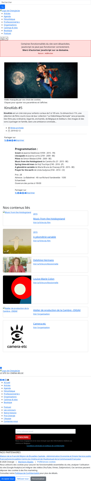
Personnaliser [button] (38, 478)
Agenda (7, 16)
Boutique (8, 30)
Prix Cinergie (9, 415)
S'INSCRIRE (23, 437)
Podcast (7, 33)
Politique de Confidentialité (27, 473)
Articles (7, 13)
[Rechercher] (2, 6)
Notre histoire (10, 413)
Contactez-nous (11, 421)
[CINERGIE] (10, 10)
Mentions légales (25, 462)
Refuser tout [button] (23, 478)
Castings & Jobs (11, 27)
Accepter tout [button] (8, 478)
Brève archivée (17, 128)
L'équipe (7, 418)
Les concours (10, 410)
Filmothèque (9, 19)
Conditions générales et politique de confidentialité (45, 446)
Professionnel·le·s (12, 22)
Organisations (10, 25)
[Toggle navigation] (2, 38)
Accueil (7, 382)
